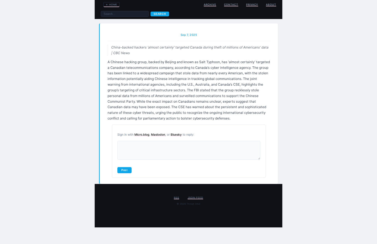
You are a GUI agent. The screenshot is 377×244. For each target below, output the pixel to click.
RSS (176, 197)
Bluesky (176, 134)
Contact (231, 4)
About (271, 4)
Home (111, 4)
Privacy (252, 4)
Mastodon (158, 134)
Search (160, 14)
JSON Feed (195, 197)
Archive (210, 4)
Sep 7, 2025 (189, 34)
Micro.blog (141, 134)
